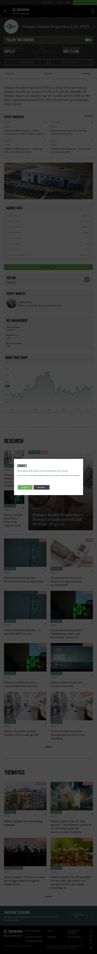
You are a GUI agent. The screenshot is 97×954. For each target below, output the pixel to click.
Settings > (41, 487)
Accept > (25, 487)
